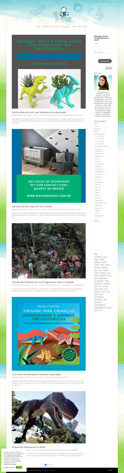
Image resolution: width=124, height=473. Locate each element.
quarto (101, 294)
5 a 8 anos (48, 115)
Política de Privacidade (49, 470)
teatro (95, 310)
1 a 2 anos (35, 115)
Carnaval (97, 166)
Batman (96, 259)
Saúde (96, 210)
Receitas (97, 205)
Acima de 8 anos (55, 115)
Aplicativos (98, 156)
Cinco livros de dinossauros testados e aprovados (36, 374)
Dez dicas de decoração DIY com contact (32, 206)
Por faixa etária (55, 26)
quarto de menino (98, 297)
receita (104, 299)
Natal (96, 192)
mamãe (74, 26)
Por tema (65, 26)
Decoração (64, 115)
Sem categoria (98, 216)
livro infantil (105, 286)
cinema (102, 265)
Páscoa (97, 197)
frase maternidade (98, 281)
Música (97, 190)
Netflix (103, 291)
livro (100, 286)
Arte (96, 159)
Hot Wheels (107, 283)
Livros (52, 377)
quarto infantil (97, 299)
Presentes (98, 200)
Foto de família (102, 275)
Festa (96, 179)
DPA (100, 270)
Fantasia (96, 273)
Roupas (97, 208)
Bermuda (102, 259)
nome (108, 291)
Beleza (97, 161)
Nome (97, 195)
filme (108, 273)
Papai (79, 26)
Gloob (106, 281)
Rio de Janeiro (97, 302)
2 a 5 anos (41, 115)
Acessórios (98, 151)
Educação (97, 174)
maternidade (97, 291)
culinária (108, 265)
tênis (100, 310)
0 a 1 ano (36, 209)
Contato (85, 26)
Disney (96, 270)
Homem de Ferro (98, 283)
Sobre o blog (45, 26)
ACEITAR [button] (19, 467)
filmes (95, 275)
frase (95, 278)
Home (38, 26)
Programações (80, 285)
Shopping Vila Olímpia (99, 307)
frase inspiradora (103, 278)
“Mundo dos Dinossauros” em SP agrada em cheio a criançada (43, 282)
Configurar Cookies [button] (9, 467)
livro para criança (98, 289)
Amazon (105, 257)
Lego (95, 286)
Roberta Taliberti (18, 115)
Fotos (95, 126)
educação (105, 270)
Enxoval (97, 177)
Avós (95, 124)
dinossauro (104, 267)
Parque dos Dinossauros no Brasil (28, 447)
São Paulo (109, 307)
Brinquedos (98, 164)
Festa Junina (98, 182)
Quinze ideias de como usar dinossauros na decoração (39, 112)
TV (96, 213)
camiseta (104, 262)
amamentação (97, 257)
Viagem (96, 221)
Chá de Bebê (98, 169)
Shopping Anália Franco (100, 305)
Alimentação (98, 153)
